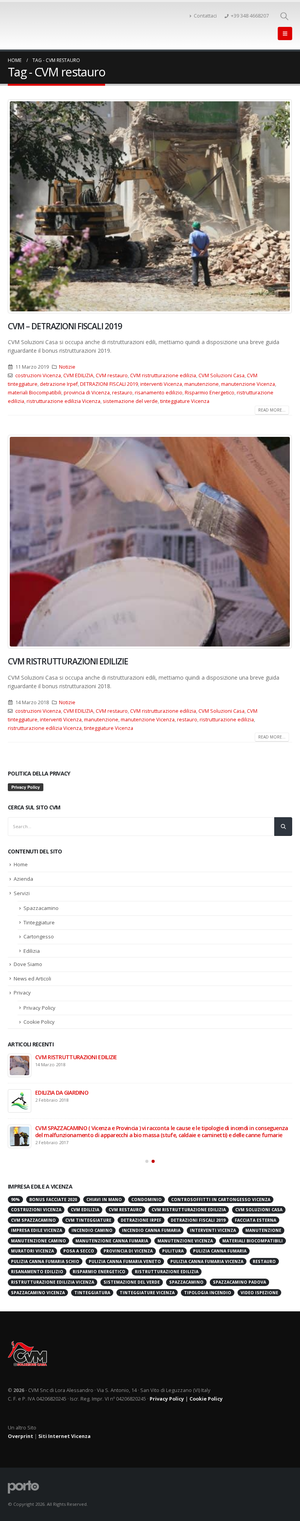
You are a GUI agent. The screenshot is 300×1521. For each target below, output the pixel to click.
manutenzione (201, 384)
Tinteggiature (39, 922)
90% (15, 1199)
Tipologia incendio (207, 1292)
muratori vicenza (32, 1251)
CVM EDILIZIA (78, 375)
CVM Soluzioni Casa (221, 375)
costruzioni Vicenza (38, 375)
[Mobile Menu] (285, 33)
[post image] (150, 206)
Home (21, 864)
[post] (19, 1065)
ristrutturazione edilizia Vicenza (63, 401)
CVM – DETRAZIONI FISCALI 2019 (65, 326)
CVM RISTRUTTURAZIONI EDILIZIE (68, 661)
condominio (146, 1199)
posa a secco (78, 1251)
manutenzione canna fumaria (111, 1241)
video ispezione (259, 1292)
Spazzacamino (41, 908)
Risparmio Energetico (209, 392)
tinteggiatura (92, 1292)
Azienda (23, 878)
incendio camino (91, 1230)
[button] (147, 1161)
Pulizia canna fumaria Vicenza (206, 1261)
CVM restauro (112, 375)
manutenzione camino (38, 1241)
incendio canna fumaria (151, 1230)
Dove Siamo (28, 964)
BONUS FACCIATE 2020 (62, 1057)
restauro (122, 392)
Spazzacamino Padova (239, 1282)
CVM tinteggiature (88, 1220)
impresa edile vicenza (36, 1230)
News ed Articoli (32, 978)
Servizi (22, 893)
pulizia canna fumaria (219, 1251)
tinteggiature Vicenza (184, 401)
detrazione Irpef (59, 384)
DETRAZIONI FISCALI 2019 (109, 384)
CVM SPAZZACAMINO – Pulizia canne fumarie (90, 1128)
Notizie (67, 367)
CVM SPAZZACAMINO (33, 1220)
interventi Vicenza (161, 384)
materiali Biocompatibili (34, 392)
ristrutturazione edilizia (227, 719)
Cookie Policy (39, 1021)
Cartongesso (38, 936)
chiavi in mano (104, 1199)
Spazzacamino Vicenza (38, 1292)
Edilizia (31, 950)
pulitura (173, 1251)
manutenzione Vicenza (248, 384)
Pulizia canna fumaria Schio (45, 1261)
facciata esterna (255, 1220)
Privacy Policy (39, 1007)
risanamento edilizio (158, 392)
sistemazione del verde (130, 401)
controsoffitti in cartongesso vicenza (220, 1199)
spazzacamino (186, 1282)
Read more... (272, 410)
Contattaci (205, 15)
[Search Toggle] (284, 16)
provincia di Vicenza (87, 392)
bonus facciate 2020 (53, 1199)
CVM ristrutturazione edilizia (163, 375)
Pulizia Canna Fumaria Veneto (125, 1261)
